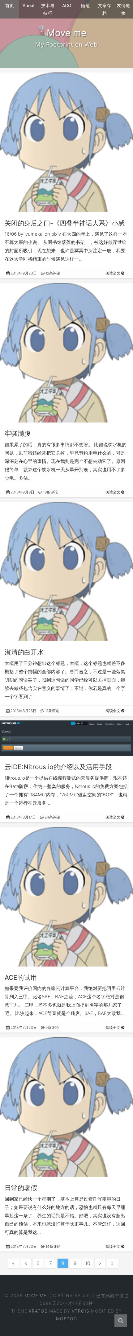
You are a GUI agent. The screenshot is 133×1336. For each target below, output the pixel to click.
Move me (35, 1295)
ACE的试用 (21, 977)
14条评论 (53, 1246)
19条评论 (50, 492)
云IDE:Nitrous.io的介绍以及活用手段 (58, 767)
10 (87, 1263)
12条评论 (52, 273)
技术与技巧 (47, 9)
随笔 (85, 5)
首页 (9, 5)
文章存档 (104, 9)
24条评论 (52, 817)
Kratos (38, 1310)
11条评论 (51, 710)
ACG (66, 5)
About (29, 5)
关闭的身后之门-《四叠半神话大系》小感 (65, 223)
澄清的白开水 (24, 652)
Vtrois (80, 1310)
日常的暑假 (21, 1188)
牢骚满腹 (18, 433)
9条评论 (52, 1027)
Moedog (66, 1318)
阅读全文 (113, 273)
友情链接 (123, 9)
